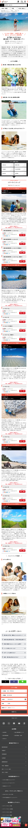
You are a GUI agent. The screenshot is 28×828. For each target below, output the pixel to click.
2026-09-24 (10, 699)
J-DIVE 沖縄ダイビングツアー (9, 779)
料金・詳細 (22, 235)
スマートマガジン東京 (7, 812)
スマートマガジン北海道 (8, 808)
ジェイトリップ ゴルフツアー (9, 782)
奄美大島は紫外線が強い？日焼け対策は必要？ (14, 639)
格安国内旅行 (5, 747)
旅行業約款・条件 (18, 735)
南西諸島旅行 (5, 761)
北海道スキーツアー (7, 786)
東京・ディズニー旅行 (6, 769)
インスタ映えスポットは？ (10, 648)
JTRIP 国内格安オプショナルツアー (10, 797)
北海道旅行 (4, 754)
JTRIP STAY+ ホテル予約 (8, 794)
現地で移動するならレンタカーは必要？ (13, 644)
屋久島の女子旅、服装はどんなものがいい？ (14, 635)
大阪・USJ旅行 (5, 772)
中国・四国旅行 (5, 765)
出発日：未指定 (4, 8)
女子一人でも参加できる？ (10, 652)
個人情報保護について (19, 732)
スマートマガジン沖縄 (7, 805)
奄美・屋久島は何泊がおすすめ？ (11, 657)
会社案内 (4, 732)
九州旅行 (4, 758)
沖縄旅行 (3, 750)
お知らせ (4, 738)
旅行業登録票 (5, 735)
